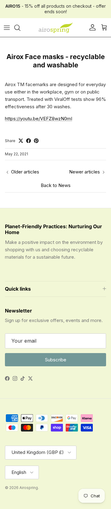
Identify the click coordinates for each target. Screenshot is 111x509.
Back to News (56, 185)
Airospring (28, 487)
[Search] (20, 27)
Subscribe (55, 360)
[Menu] (7, 27)
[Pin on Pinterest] (36, 140)
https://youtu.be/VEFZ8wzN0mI (38, 118)
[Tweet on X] (20, 140)
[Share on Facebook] (28, 140)
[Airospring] (55, 27)
